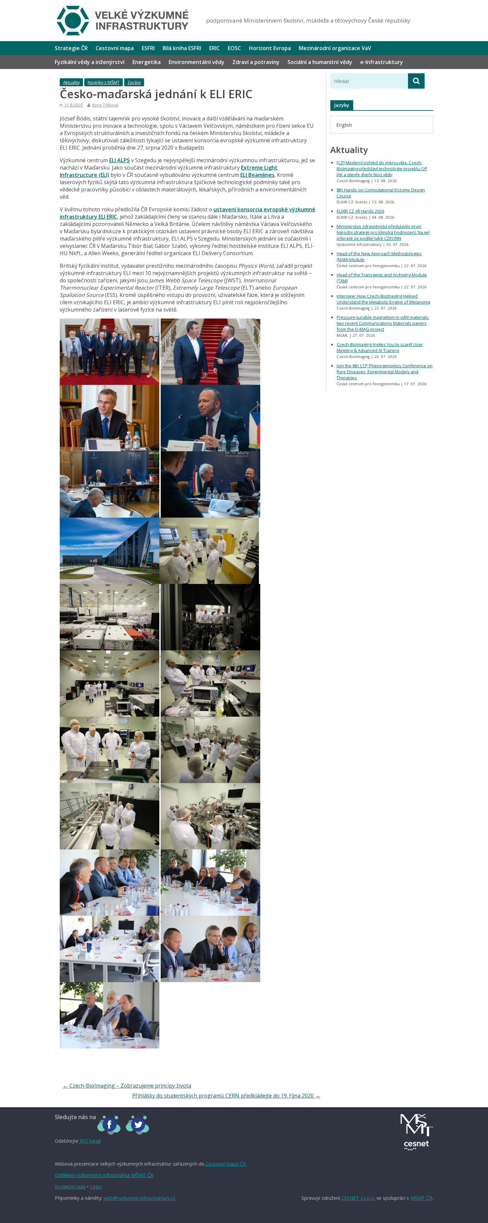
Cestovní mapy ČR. (225, 1164)
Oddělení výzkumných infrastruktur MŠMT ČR (104, 1175)
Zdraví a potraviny (256, 62)
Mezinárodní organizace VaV (335, 48)
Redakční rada (70, 1187)
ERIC (214, 48)
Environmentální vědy (196, 62)
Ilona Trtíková (105, 105)
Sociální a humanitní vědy (319, 62)
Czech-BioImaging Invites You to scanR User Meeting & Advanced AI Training (380, 347)
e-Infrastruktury (381, 62)
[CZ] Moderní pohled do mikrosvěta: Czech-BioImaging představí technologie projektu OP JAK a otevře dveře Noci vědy (382, 169)
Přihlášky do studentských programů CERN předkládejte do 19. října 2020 (226, 1095)
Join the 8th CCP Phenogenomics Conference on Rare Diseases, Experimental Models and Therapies (385, 372)
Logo (96, 1187)
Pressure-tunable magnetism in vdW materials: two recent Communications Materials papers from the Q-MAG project (383, 323)
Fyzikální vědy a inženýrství (89, 62)
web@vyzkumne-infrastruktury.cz (139, 1198)
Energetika (146, 62)
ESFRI (148, 48)
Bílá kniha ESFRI (182, 48)
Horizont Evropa (270, 48)
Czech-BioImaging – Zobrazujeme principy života (127, 1085)
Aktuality (71, 82)
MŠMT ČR (421, 1198)
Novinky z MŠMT (104, 82)
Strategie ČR (71, 48)
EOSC (234, 48)
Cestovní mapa (115, 48)
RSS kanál (89, 1141)
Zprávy (134, 82)
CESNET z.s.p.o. (358, 1198)
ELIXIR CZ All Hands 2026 (360, 211)
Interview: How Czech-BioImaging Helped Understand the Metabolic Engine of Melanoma (383, 299)
